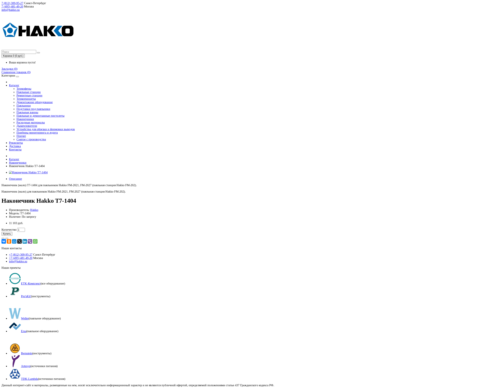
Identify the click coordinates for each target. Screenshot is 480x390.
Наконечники (25, 119)
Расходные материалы (30, 122)
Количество (9, 229)
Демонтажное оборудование (34, 102)
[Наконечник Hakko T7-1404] (28, 172)
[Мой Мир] (14, 241)
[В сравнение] (6, 238)
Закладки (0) (9, 68)
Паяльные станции (28, 92)
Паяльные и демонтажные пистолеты (40, 115)
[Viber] (30, 241)
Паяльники (23, 105)
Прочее (21, 136)
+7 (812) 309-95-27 (20, 254)
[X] (19, 241)
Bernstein (26, 353)
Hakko (34, 210)
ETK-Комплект (30, 283)
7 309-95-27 (12, 3)
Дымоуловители (26, 125)
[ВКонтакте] (4, 241)
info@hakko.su (11, 9)
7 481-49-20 (12, 6)
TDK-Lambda (29, 378)
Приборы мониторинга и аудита (37, 132)
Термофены (23, 88)
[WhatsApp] (35, 241)
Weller (25, 318)
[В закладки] (3, 238)
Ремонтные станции (29, 95)
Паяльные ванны (27, 112)
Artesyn (25, 366)
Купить (7, 233)
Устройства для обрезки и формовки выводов (45, 129)
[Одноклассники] (9, 241)
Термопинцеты (26, 98)
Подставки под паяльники (33, 109)
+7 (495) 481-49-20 (20, 258)
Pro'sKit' (26, 296)
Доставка (15, 146)
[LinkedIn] (24, 241)
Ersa (23, 331)
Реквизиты (16, 142)
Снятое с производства (31, 139)
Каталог (14, 85)
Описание (15, 178)
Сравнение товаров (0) (16, 72)
